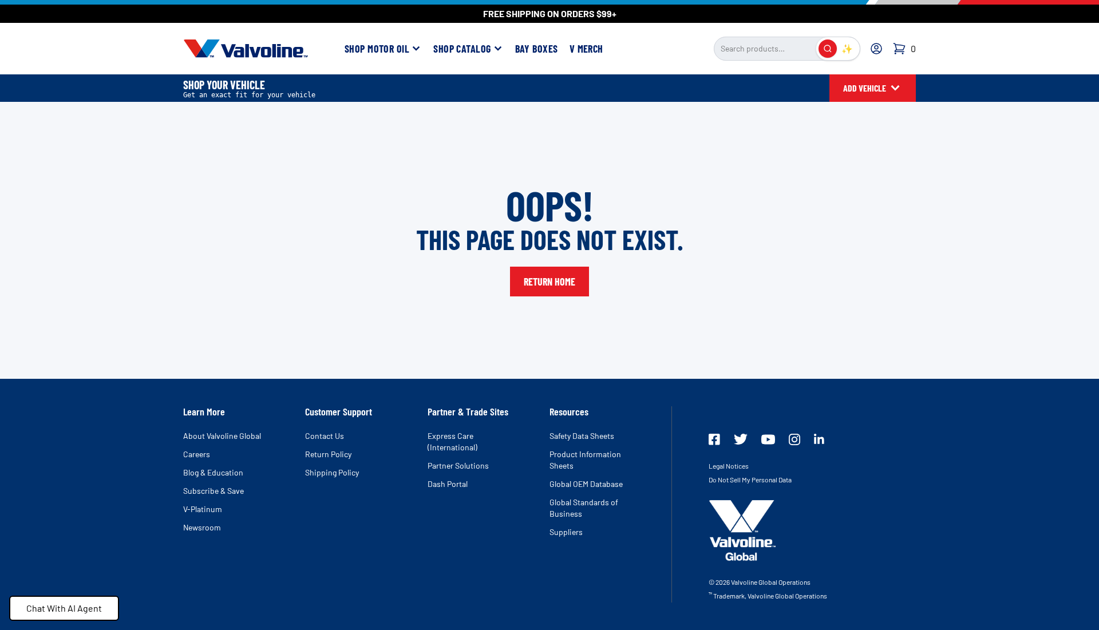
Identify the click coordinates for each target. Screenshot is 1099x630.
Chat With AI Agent (64, 608)
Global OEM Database (586, 484)
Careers (196, 454)
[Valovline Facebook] (714, 439)
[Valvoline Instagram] (794, 439)
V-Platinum (202, 509)
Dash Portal (448, 484)
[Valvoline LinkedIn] (819, 439)
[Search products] (828, 48)
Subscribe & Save (213, 491)
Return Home (549, 281)
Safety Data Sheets (582, 436)
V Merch (586, 48)
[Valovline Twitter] (741, 439)
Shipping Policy (332, 472)
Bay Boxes (536, 48)
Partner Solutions (458, 465)
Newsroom (202, 527)
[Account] (876, 49)
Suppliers (566, 532)
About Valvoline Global (222, 436)
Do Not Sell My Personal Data (750, 480)
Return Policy (328, 454)
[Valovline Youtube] (768, 439)
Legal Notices (729, 466)
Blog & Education (213, 472)
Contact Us (324, 436)
